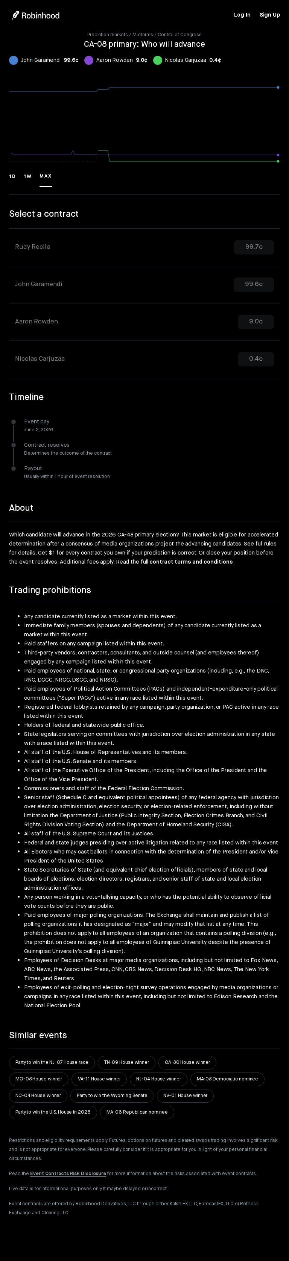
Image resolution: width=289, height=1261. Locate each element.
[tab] (144, 247)
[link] (242, 15)
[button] (12, 180)
